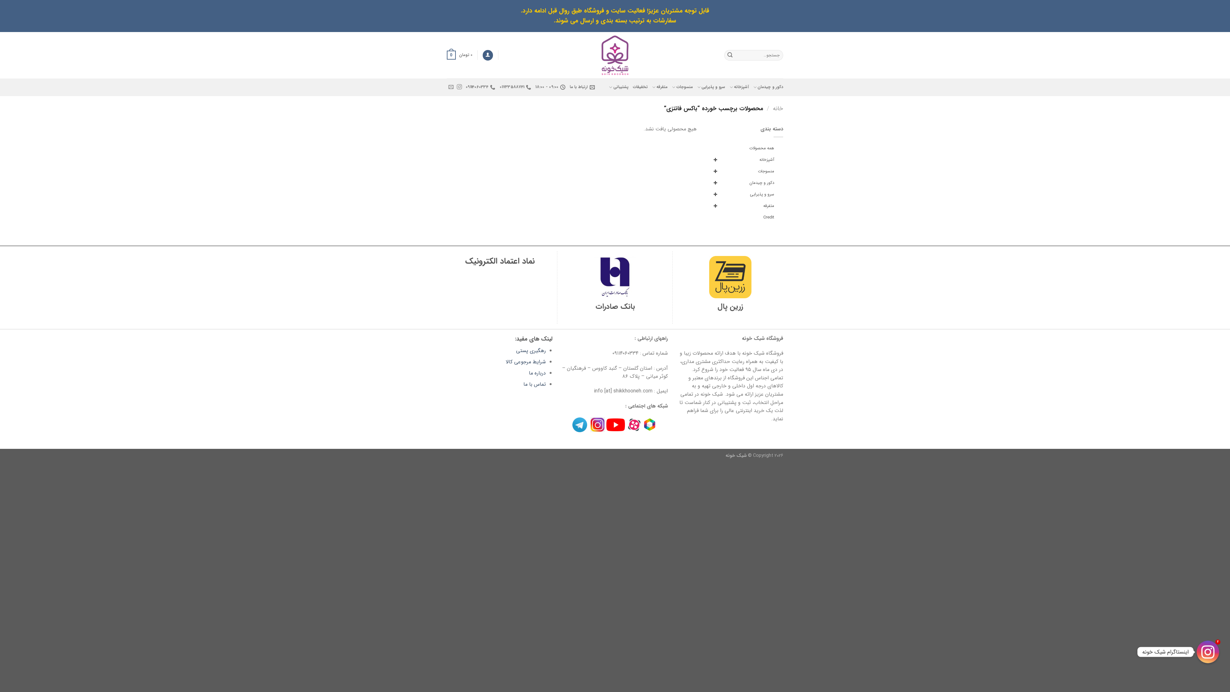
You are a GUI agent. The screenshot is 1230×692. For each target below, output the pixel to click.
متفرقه (662, 87)
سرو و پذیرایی (713, 87)
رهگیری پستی (531, 351)
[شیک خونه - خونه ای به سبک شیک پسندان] (615, 55)
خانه (778, 108)
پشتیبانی (620, 87)
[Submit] (730, 55)
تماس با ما (534, 384)
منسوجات (684, 87)
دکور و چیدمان (770, 87)
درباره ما (537, 373)
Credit (768, 217)
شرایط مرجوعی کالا (526, 362)
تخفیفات (640, 87)
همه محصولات (761, 148)
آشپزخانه (741, 87)
